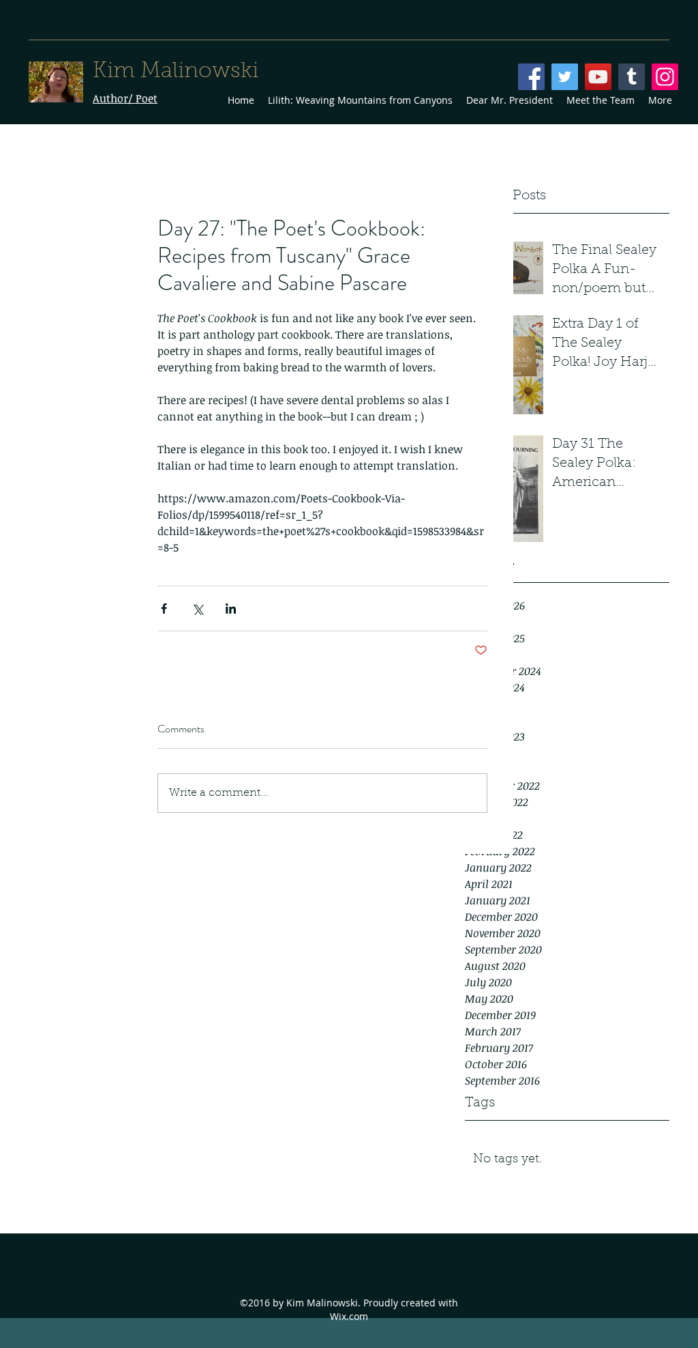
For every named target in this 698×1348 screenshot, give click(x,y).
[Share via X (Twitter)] (197, 608)
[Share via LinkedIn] (230, 608)
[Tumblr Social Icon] (631, 76)
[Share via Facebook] (163, 608)
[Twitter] (564, 76)
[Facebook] (531, 76)
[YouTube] (598, 76)
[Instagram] (665, 76)
